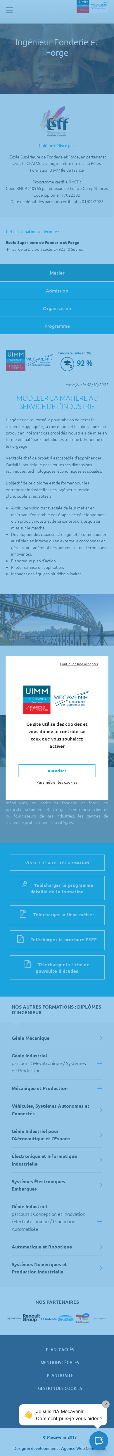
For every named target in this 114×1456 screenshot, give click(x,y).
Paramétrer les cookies (57, 782)
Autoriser (57, 770)
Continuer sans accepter (79, 664)
